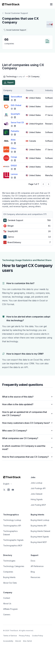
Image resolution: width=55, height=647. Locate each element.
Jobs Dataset (36, 494)
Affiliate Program (10, 609)
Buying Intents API (38, 525)
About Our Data (10, 583)
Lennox (14, 174)
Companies (8, 572)
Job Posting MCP (38, 505)
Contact (6, 598)
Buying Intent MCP (39, 542)
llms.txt (18, 641)
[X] (4, 490)
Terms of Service (10, 636)
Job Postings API (38, 488)
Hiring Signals (37, 499)
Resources (35, 577)
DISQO (14, 165)
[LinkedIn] (8, 490)
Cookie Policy (37, 636)
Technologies (9, 561)
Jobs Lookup (36, 483)
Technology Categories (13, 566)
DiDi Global (16, 105)
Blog (33, 572)
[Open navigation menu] (51, 4)
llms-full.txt (27, 641)
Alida (13, 140)
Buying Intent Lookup (40, 520)
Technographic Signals (13, 540)
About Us (7, 603)
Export (10, 82)
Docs (33, 561)
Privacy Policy (24, 636)
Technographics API (12, 525)
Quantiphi (15, 114)
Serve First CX (17, 122)
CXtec (13, 148)
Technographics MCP (12, 545)
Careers (6, 614)
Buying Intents (9, 577)
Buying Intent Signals (40, 536)
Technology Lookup (12, 520)
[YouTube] (13, 490)
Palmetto (15, 131)
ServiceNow (16, 97)
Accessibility (8, 641)
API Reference (37, 566)
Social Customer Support (16, 13)
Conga (14, 157)
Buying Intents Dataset (40, 531)
